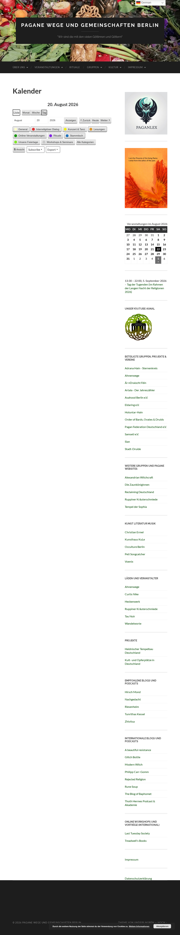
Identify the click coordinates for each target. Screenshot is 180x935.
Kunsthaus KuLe (135, 539)
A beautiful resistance (138, 750)
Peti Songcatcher (135, 554)
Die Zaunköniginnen (137, 484)
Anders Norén (144, 922)
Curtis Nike (132, 594)
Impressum (135, 67)
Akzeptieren (162, 926)
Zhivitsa (130, 721)
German (145, 2)
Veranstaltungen (47, 67)
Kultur (113, 67)
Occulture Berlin (135, 546)
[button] (21, 129)
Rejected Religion (135, 779)
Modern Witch (134, 764)
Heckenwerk (132, 601)
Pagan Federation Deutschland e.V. (145, 426)
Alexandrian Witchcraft (139, 477)
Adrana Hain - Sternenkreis (141, 368)
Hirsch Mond (133, 692)
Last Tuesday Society (137, 833)
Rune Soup (131, 786)
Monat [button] (26, 112)
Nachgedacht (133, 699)
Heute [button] (95, 120)
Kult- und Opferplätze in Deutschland (139, 661)
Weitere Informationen (139, 926)
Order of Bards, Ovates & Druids (144, 419)
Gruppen (93, 67)
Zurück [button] (86, 120)
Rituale (74, 67)
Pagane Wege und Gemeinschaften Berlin (90, 25)
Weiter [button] (104, 120)
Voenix (129, 561)
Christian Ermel (134, 532)
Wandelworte (133, 623)
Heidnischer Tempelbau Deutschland (139, 650)
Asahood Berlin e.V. (136, 397)
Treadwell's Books (136, 840)
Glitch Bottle (132, 757)
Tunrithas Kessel (135, 714)
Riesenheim (132, 706)
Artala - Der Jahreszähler (140, 390)
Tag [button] (44, 112)
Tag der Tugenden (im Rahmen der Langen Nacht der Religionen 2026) (144, 288)
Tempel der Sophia (136, 506)
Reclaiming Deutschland (139, 492)
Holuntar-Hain (134, 412)
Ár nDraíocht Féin (135, 382)
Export (51, 149)
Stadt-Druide (133, 449)
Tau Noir (130, 616)
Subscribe (34, 149)
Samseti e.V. (132, 434)
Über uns (19, 67)
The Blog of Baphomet (138, 793)
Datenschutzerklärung (138, 878)
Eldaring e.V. (132, 404)
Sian (127, 441)
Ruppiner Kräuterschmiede (141, 499)
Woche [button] (36, 112)
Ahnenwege (132, 375)
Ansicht (19, 150)
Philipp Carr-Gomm (137, 771)
